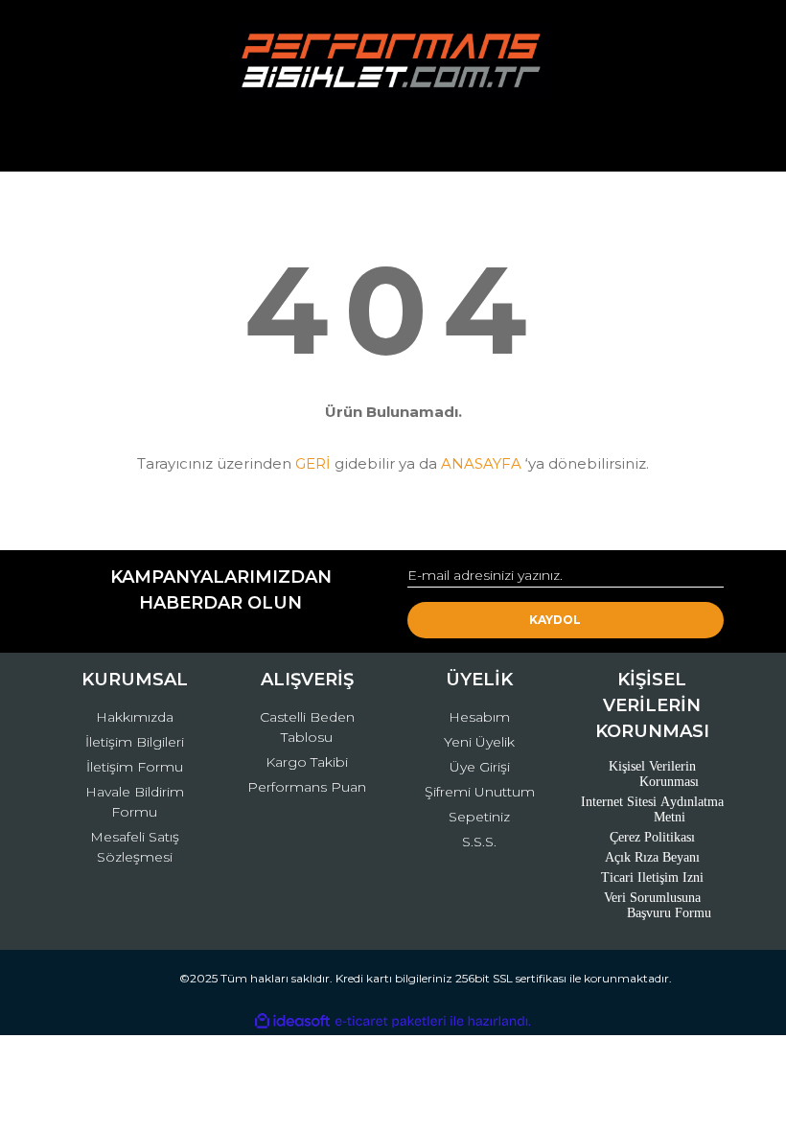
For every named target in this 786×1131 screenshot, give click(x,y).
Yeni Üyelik (479, 741)
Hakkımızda (134, 717)
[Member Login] (393, 138)
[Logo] (392, 62)
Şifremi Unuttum (480, 791)
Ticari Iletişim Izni (652, 877)
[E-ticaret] (391, 1021)
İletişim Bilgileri (134, 741)
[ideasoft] (292, 1021)
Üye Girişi (480, 766)
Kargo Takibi (307, 762)
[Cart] (700, 138)
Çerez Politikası (652, 837)
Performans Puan (306, 787)
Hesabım (479, 717)
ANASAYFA (481, 463)
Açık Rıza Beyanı (652, 857)
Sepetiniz (479, 816)
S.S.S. (479, 841)
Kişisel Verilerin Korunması (654, 774)
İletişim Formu (134, 766)
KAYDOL (555, 619)
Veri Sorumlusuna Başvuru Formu (658, 905)
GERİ (313, 463)
